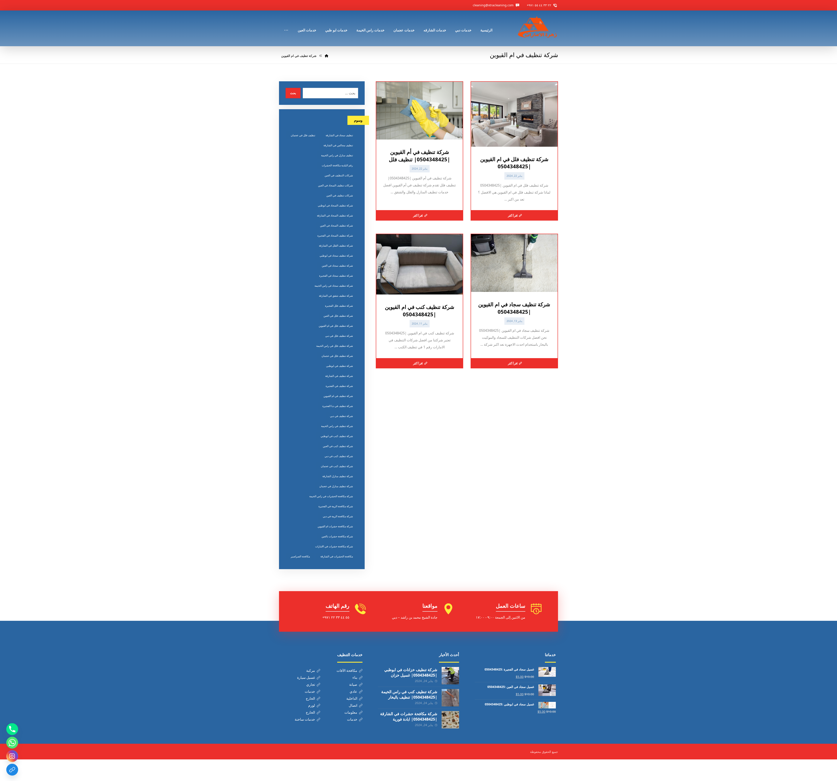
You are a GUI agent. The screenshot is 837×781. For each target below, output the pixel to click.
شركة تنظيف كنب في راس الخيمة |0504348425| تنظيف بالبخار (409, 694)
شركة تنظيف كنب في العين (338, 446)
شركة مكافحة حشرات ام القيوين (335, 526)
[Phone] (12, 729)
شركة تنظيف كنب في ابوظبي (337, 436)
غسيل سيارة (306, 677)
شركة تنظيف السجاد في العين (336, 225)
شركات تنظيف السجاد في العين (335, 185)
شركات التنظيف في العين (339, 175)
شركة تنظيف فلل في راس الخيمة (334, 346)
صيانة (353, 684)
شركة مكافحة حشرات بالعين (337, 536)
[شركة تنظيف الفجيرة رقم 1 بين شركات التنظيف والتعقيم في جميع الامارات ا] (537, 28)
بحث (293, 93)
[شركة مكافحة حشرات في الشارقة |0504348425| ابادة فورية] (450, 719)
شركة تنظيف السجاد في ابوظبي (335, 205)
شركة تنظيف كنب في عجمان (337, 466)
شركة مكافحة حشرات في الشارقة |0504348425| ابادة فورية (408, 716)
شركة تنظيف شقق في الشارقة (336, 296)
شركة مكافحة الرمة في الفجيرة (335, 506)
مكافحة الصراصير (300, 556)
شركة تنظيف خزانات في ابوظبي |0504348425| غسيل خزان (410, 672)
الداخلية (351, 698)
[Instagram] (12, 756)
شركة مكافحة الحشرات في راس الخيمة (331, 496)
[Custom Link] (12, 770)
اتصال (353, 705)
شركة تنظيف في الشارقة (339, 376)
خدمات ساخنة (305, 719)
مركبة (310, 670)
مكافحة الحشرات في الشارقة (336, 556)
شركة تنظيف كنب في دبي (339, 456)
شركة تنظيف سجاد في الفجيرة (336, 275)
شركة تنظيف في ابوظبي (339, 366)
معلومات (350, 712)
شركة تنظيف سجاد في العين (337, 265)
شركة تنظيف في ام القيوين (338, 396)
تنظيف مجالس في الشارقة (338, 145)
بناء (354, 677)
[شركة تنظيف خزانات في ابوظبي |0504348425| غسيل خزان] (450, 675)
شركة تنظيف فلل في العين (338, 316)
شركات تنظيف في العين (339, 195)
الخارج (310, 698)
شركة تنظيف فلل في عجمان (337, 356)
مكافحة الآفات (347, 670)
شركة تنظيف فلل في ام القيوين (336, 326)
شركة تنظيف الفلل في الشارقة (336, 245)
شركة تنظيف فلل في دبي (339, 336)
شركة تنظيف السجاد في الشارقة (335, 215)
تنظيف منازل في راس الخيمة (337, 155)
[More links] (286, 24)
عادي (353, 691)
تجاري (310, 684)
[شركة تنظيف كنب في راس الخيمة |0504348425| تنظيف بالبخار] (450, 697)
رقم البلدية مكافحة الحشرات (337, 165)
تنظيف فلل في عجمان (303, 135)
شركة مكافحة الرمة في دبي (338, 516)
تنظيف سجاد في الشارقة (339, 135)
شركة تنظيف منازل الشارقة (337, 476)
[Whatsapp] (12, 743)
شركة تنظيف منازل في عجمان (336, 486)
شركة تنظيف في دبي (341, 416)
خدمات (310, 691)
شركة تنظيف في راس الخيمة (337, 426)
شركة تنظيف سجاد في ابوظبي (336, 255)
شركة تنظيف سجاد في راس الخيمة (334, 286)
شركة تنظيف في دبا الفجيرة (337, 406)
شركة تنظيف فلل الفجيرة (339, 306)
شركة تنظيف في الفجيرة (339, 386)
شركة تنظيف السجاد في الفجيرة (335, 235)
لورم (311, 705)
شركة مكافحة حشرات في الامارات (334, 546)
